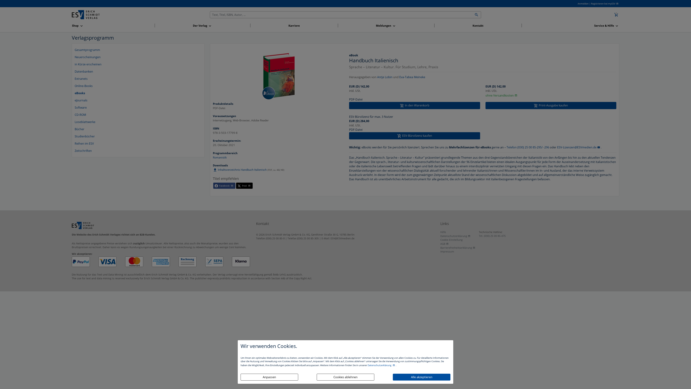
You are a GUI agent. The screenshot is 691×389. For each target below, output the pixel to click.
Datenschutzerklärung (380, 365)
